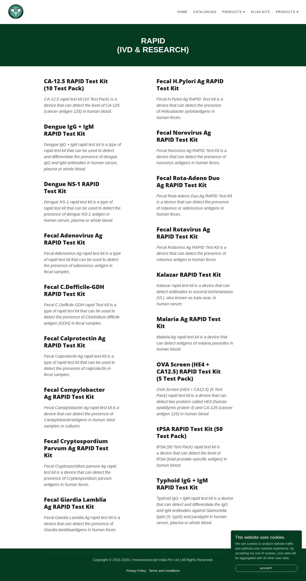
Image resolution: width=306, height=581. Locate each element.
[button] (233, 12)
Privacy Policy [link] (136, 571)
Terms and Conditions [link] (164, 571)
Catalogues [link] (205, 11)
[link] (16, 12)
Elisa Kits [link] (260, 11)
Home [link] (182, 11)
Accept (266, 568)
